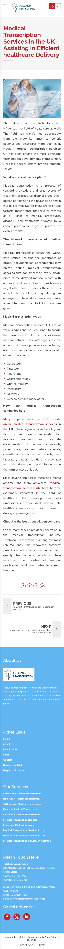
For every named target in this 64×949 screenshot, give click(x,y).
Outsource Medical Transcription (21, 814)
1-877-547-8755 (18, 875)
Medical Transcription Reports (20, 819)
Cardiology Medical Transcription (22, 793)
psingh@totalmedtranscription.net (27, 898)
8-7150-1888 (20, 879)
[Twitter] (17, 915)
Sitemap (40, 945)
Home (6, 738)
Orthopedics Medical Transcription (22, 804)
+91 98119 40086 (18, 894)
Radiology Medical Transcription (21, 798)
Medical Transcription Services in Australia (27, 840)
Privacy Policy (25, 945)
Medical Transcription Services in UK (23, 830)
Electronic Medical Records (18, 825)
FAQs (6, 754)
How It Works (11, 749)
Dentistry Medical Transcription (20, 809)
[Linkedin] (27, 915)
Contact (7, 759)
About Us (8, 744)
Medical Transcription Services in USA (24, 835)
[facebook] (7, 915)
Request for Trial (12, 765)
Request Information (14, 770)
